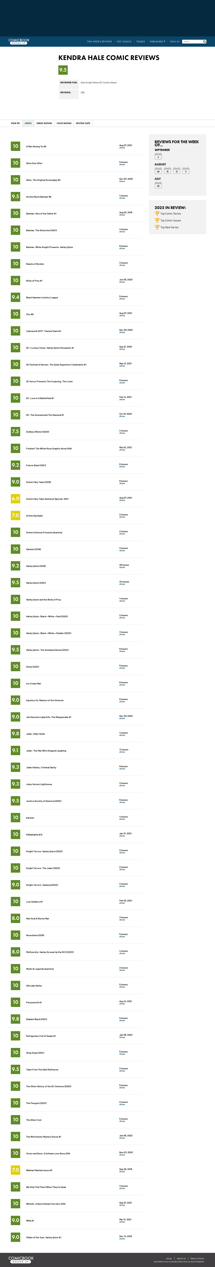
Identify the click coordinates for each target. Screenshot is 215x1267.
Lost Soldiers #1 (34, 901)
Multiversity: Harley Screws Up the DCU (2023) (49, 951)
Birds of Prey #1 (34, 280)
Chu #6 (29, 314)
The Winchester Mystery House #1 (43, 1136)
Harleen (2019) (33, 549)
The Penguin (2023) (36, 1102)
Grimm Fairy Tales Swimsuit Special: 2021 (47, 498)
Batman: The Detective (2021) (41, 230)
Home (169, 1258)
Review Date (83, 123)
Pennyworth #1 (34, 1002)
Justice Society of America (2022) (43, 800)
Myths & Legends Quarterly (40, 968)
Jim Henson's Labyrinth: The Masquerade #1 (48, 716)
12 (177, 171)
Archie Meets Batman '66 (38, 196)
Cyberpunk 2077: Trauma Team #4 (43, 330)
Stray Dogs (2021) (35, 1052)
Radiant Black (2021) (36, 1018)
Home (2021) (32, 666)
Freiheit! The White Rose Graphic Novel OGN (49, 448)
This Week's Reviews (99, 41)
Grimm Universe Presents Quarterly (44, 532)
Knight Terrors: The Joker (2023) (43, 867)
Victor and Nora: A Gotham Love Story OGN (48, 1153)
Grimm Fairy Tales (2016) (38, 481)
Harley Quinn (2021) (36, 582)
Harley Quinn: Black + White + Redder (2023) (48, 632)
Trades (140, 41)
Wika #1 (30, 1220)
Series (28, 123)
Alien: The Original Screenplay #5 (43, 179)
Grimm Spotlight (34, 515)
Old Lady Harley (34, 985)
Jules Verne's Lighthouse (39, 784)
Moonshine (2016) (35, 935)
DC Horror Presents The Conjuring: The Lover (49, 381)
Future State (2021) (36, 465)
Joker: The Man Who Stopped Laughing (46, 750)
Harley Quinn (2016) (36, 565)
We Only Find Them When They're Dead (46, 1186)
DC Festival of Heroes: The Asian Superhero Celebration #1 (56, 364)
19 (167, 171)
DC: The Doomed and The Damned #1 (45, 414)
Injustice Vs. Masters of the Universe (45, 700)
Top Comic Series (170, 213)
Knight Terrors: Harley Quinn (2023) (44, 851)
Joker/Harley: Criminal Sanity (41, 767)
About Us (181, 1258)
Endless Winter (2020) (37, 431)
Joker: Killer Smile (35, 733)
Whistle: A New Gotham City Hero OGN (45, 1203)
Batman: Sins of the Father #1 (41, 213)
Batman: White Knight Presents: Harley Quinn (49, 246)
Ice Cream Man (33, 683)
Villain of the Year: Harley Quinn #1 (43, 1237)
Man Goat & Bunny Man (37, 918)
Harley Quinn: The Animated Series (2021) (47, 649)
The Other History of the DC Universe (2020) (48, 1086)
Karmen (30, 817)
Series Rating (44, 123)
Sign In (174, 41)
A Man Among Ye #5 (36, 146)
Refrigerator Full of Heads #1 (41, 1035)
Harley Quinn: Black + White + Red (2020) (47, 616)
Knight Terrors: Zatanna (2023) (42, 884)
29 (158, 185)
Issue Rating (64, 123)
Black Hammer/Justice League (42, 297)
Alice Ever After (34, 162)
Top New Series (169, 227)
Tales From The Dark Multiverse (42, 1069)
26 (158, 171)
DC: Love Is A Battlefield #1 (40, 397)
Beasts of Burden (35, 263)
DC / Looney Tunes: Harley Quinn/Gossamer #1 (50, 347)
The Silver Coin (34, 1119)
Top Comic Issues (170, 220)
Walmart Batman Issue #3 (39, 1170)
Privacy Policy (197, 1258)
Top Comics (124, 41)
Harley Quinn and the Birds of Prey (43, 599)
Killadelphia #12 (34, 834)
